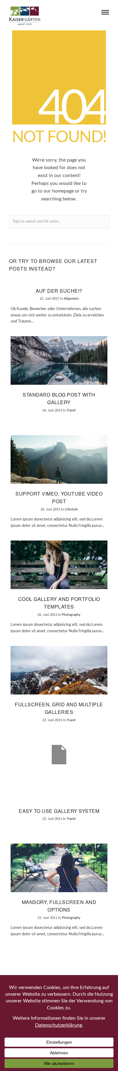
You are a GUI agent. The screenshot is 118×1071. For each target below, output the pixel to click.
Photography (71, 614)
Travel (71, 410)
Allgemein (71, 298)
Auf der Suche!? (59, 290)
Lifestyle (71, 509)
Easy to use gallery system (59, 810)
